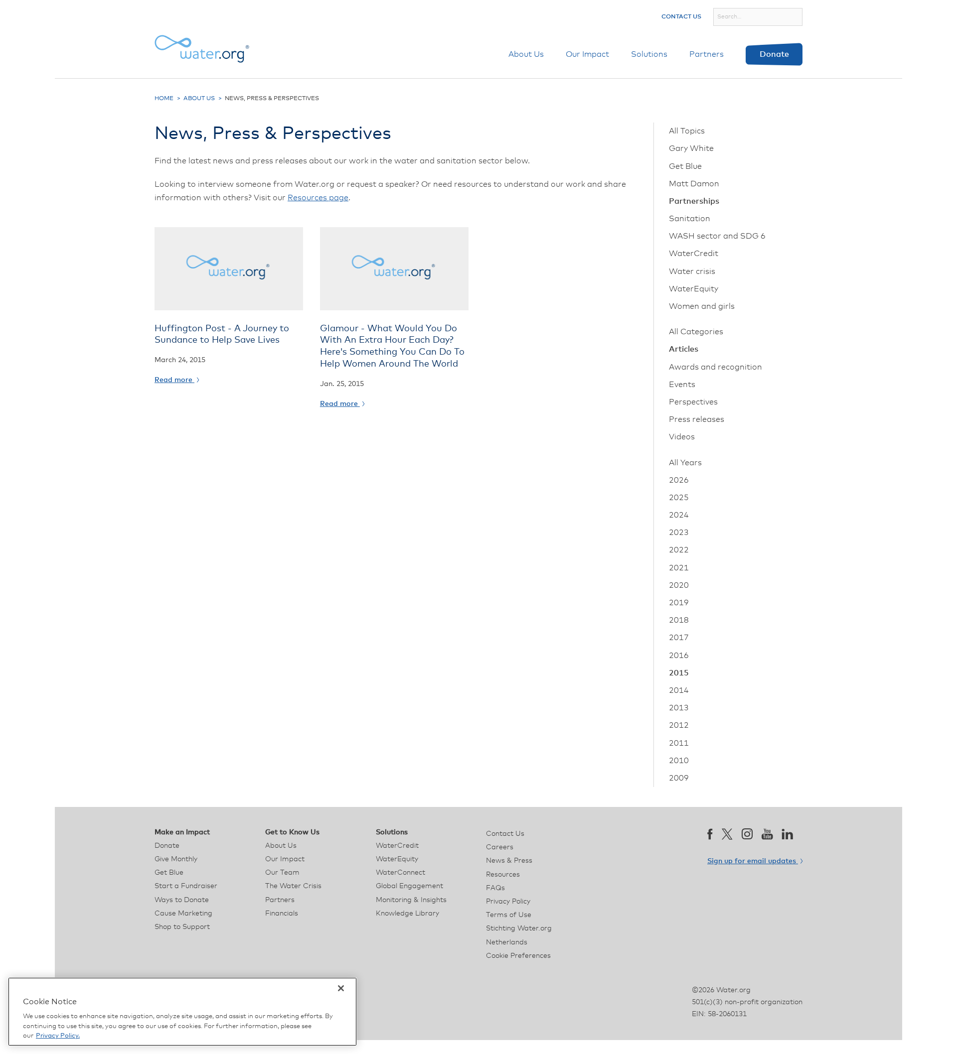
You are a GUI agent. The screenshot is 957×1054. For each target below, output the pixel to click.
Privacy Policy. (58, 1036)
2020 (679, 585)
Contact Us (681, 17)
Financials (281, 913)
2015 (679, 673)
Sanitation (689, 219)
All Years (685, 463)
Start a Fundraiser (186, 886)
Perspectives (693, 402)
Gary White (691, 148)
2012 (679, 725)
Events (682, 385)
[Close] (341, 988)
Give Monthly (176, 859)
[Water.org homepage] (202, 49)
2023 (679, 532)
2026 (679, 480)
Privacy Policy (508, 901)
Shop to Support (182, 926)
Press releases (696, 419)
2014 (679, 690)
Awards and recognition (715, 367)
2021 (679, 568)
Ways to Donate (182, 900)
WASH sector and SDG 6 (717, 236)
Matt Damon (694, 184)
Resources (503, 874)
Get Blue (685, 166)
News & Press (509, 860)
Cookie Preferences (518, 955)
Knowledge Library (407, 913)
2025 (679, 498)
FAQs (495, 888)
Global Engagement (409, 886)
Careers (499, 847)
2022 (679, 550)
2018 (679, 620)
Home (164, 99)
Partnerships (694, 201)
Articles (683, 349)
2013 (679, 708)
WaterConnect (400, 872)
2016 (679, 655)
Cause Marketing (183, 913)
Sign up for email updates (752, 861)
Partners (706, 54)
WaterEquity (693, 289)
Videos (682, 437)
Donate (774, 54)
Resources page (318, 198)
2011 (679, 743)
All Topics (687, 131)
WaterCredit (693, 254)
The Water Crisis (293, 886)
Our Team (282, 872)
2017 (679, 638)
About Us (526, 54)
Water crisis (692, 271)
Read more (174, 380)
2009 (679, 778)
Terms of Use (508, 915)
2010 (679, 761)
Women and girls (702, 306)
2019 (679, 603)
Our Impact (587, 54)
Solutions (649, 54)
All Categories (696, 332)
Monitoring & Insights (411, 900)
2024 (679, 515)
